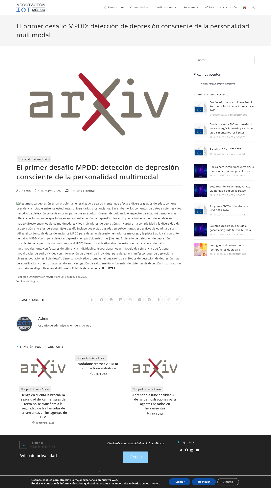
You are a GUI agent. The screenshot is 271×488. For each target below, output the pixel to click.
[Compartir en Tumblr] (159, 300)
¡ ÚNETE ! (135, 457)
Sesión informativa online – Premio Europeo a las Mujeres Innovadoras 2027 (232, 106)
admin (26, 191)
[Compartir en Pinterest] (111, 300)
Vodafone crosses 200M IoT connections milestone (99, 366)
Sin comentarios (237, 114)
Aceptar (180, 482)
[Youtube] (197, 450)
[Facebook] (186, 450)
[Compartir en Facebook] (102, 300)
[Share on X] (92, 300)
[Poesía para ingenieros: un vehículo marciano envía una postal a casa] (200, 171)
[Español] (244, 7)
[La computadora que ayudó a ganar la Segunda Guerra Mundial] (200, 229)
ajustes (154, 483)
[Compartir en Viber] (130, 300)
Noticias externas (82, 191)
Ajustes (228, 482)
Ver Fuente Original (27, 281)
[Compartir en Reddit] (149, 300)
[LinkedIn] (191, 450)
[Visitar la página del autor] (24, 324)
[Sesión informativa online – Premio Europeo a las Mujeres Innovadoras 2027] (200, 108)
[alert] (224, 84)
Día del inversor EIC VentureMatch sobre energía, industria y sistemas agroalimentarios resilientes (231, 128)
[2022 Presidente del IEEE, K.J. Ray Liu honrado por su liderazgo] (200, 190)
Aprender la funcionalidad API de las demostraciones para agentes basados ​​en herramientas (155, 401)
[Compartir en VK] (140, 300)
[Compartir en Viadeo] (168, 300)
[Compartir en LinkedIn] (121, 300)
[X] (181, 450)
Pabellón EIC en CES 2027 (225, 149)
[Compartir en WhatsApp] (178, 300)
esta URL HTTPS (104, 268)
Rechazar (204, 482)
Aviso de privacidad (38, 455)
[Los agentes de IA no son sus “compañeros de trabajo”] (200, 249)
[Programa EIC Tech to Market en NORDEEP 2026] (200, 210)
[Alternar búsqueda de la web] (253, 7)
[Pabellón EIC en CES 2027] (200, 151)
